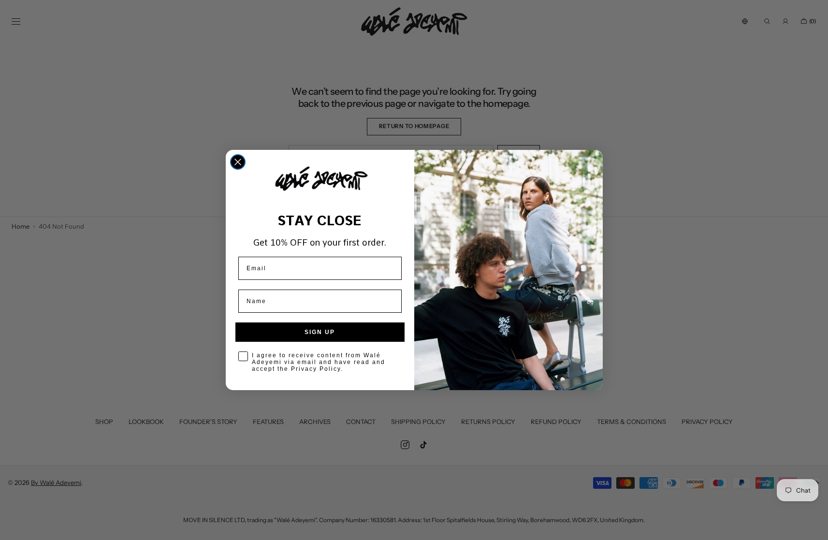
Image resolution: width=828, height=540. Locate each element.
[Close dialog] (238, 162)
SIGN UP (320, 332)
